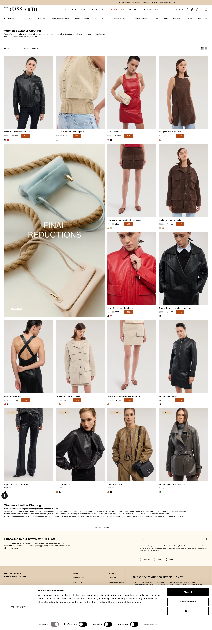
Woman (147, 559)
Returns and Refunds (117, 582)
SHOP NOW (16, 308)
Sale (30, 19)
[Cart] (206, 9)
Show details (150, 624)
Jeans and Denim (82, 19)
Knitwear (188, 19)
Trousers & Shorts (101, 19)
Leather (176, 19)
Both (171, 559)
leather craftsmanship (167, 516)
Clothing (9, 18)
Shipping (112, 578)
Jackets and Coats (160, 19)
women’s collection (103, 511)
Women (98, 527)
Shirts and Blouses (121, 19)
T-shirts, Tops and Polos (59, 19)
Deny (188, 611)
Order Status (77, 582)
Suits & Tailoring (141, 19)
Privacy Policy (178, 546)
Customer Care (78, 578)
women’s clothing (110, 514)
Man (159, 559)
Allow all (188, 592)
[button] (65, 9)
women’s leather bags (97, 516)
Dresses (41, 19)
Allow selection (188, 601)
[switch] (83, 624)
